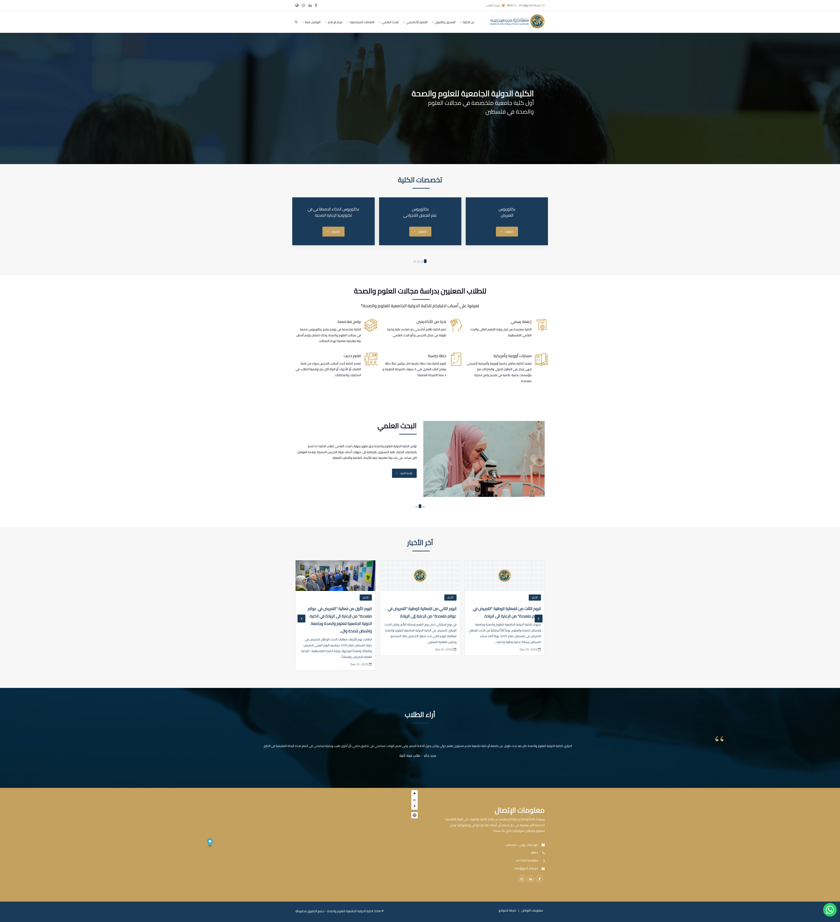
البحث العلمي (390, 22)
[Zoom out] (414, 800)
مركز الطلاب (493, 5)
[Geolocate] (414, 815)
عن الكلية (468, 22)
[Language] (297, 5)
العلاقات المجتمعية (361, 22)
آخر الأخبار (420, 542)
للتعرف (508, 231)
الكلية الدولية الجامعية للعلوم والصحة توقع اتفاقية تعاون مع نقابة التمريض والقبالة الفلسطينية (338, 616)
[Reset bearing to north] (414, 806)
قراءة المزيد (405, 479)
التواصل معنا (312, 22)
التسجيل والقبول (444, 22)
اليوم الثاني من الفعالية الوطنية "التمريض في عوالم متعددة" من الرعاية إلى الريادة (506, 612)
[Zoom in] (414, 793)
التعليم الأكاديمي (416, 22)
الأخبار (535, 597)
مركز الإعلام (335, 22)
